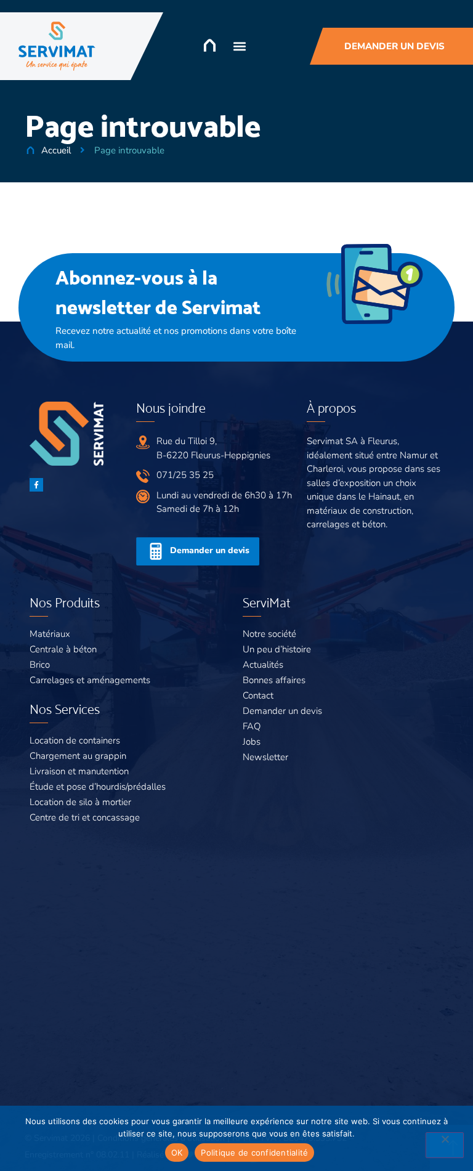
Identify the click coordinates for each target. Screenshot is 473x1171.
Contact (258, 695)
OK (177, 1152)
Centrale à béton (63, 649)
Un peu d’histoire (277, 649)
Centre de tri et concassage (85, 817)
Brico (40, 664)
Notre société (269, 634)
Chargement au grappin (78, 756)
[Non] (445, 1145)
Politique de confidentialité (254, 1152)
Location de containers (75, 740)
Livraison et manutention (79, 771)
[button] (240, 46)
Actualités (263, 664)
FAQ (252, 726)
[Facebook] (36, 485)
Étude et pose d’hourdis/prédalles (98, 786)
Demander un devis (282, 711)
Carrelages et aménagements (90, 680)
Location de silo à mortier (80, 802)
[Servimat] (57, 46)
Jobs (252, 741)
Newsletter (265, 757)
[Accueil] (209, 45)
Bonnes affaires (274, 680)
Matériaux (50, 634)
